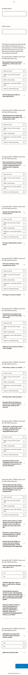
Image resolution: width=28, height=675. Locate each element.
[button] (14, 65)
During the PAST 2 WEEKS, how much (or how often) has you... (13, 629)
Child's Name (6, 26)
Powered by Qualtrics (13, 673)
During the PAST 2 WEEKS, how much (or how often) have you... (13, 111)
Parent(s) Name (7, 8)
